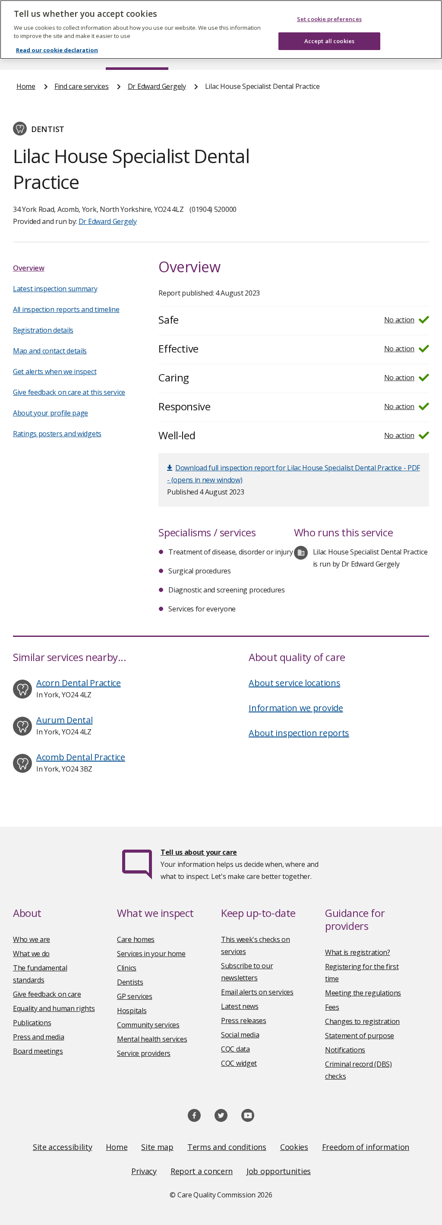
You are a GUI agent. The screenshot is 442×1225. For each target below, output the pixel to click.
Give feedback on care (47, 994)
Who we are (31, 939)
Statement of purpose (359, 1035)
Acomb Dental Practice (80, 757)
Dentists (130, 982)
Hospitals (131, 1010)
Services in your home (151, 953)
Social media (240, 1034)
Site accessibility (62, 1147)
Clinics (126, 968)
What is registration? (357, 952)
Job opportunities (278, 1171)
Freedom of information (365, 1147)
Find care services (81, 86)
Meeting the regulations (363, 993)
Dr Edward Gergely (157, 86)
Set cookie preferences (329, 19)
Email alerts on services (257, 992)
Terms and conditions (226, 1147)
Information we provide (296, 708)
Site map (157, 1147)
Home (25, 86)
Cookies (294, 1147)
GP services (134, 996)
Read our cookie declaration (57, 50)
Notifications (345, 1050)
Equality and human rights (54, 1008)
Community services (148, 1025)
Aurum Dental (64, 720)
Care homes (136, 939)
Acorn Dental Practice (78, 683)
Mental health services (152, 1039)
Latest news (240, 1006)
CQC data (235, 1049)
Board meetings (38, 1051)
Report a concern (201, 1171)
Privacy (144, 1171)
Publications (32, 1022)
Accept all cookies (329, 41)
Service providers (143, 1053)
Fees (332, 1007)
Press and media (38, 1037)
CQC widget (239, 1063)
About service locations (294, 683)
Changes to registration (362, 1021)
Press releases (243, 1020)
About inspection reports (299, 733)
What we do (31, 953)
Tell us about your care (199, 852)
